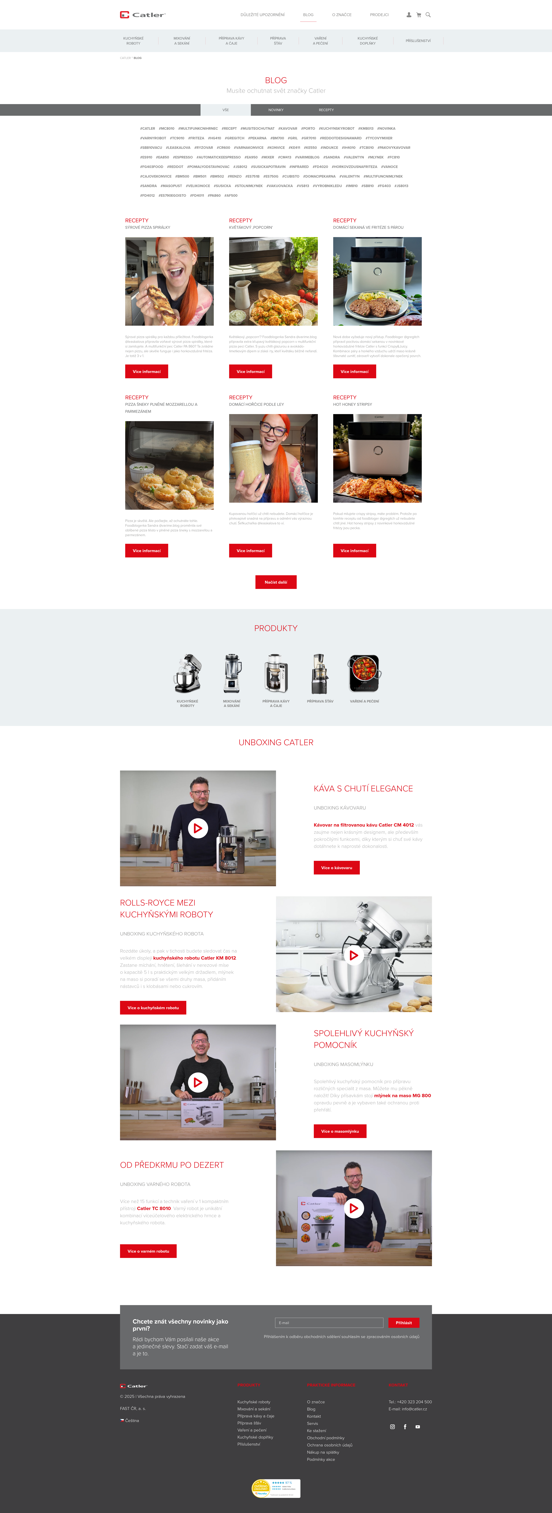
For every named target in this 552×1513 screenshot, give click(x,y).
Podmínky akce (321, 1459)
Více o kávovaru (336, 868)
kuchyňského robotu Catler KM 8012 (194, 957)
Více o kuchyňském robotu (153, 1008)
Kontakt (314, 1416)
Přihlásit (404, 1323)
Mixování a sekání (182, 41)
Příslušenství (418, 40)
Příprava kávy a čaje (231, 41)
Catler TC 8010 (154, 1208)
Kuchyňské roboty (133, 41)
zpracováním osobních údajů (393, 1336)
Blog (308, 14)
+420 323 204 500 (414, 1402)
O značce (342, 14)
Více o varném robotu (148, 1251)
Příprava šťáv (278, 41)
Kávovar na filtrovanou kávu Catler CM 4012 (364, 824)
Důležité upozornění (263, 14)
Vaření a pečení (320, 41)
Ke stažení (316, 1430)
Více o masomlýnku (340, 1131)
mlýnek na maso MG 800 (402, 1095)
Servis (312, 1423)
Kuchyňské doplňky (368, 41)
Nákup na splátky (323, 1452)
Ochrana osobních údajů (329, 1445)
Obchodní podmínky (325, 1438)
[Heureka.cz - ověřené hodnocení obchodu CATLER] (276, 1488)
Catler (125, 58)
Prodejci (379, 14)
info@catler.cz (414, 1409)
